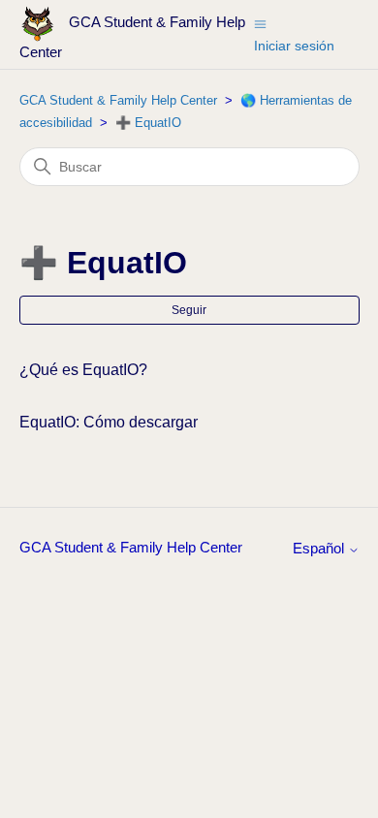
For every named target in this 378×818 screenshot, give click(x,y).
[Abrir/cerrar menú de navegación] (260, 23)
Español (320, 548)
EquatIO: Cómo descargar (108, 422)
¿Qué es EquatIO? (83, 370)
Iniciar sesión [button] (294, 45)
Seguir (189, 310)
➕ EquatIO (148, 122)
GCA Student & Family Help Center (118, 100)
